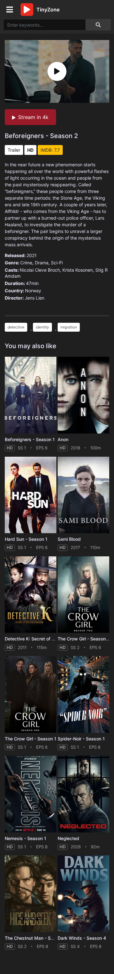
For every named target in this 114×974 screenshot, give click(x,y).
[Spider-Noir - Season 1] (83, 694)
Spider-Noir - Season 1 (81, 738)
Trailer (14, 150)
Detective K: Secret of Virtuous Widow (45, 638)
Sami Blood (69, 539)
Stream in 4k (33, 117)
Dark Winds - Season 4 (82, 938)
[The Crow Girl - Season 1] (30, 694)
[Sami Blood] (83, 495)
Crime (26, 262)
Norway (33, 290)
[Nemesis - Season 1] (30, 794)
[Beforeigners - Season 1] (30, 395)
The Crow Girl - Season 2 (84, 638)
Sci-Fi (57, 262)
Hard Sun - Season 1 (26, 539)
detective (16, 327)
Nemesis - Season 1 (25, 838)
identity (42, 327)
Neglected (68, 838)
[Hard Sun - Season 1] (30, 495)
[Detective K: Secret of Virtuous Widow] (30, 594)
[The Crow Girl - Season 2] (83, 594)
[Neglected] (83, 794)
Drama (41, 262)
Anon (63, 439)
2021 (32, 255)
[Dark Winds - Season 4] (83, 893)
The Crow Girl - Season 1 (30, 738)
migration (68, 327)
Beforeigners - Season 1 (30, 439)
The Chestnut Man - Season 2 (36, 938)
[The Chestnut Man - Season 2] (30, 893)
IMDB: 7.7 (50, 150)
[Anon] (83, 395)
